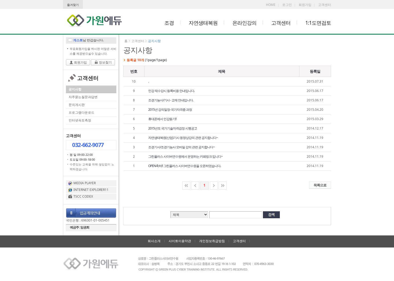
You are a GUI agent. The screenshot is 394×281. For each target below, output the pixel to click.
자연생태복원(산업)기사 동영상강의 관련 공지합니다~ (183, 137)
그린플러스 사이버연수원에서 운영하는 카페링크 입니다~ (185, 156)
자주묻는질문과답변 (83, 97)
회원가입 (305, 4)
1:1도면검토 (318, 22)
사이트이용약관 (180, 241)
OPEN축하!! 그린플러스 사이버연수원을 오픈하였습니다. (184, 166)
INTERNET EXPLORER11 (91, 189)
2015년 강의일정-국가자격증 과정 (170, 109)
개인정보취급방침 (212, 241)
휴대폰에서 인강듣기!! (162, 119)
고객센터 (324, 4)
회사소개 (154, 241)
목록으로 (320, 185)
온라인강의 (244, 22)
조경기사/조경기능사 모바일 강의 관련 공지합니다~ (181, 147)
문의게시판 (77, 104)
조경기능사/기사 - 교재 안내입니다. (170, 100)
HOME (271, 4)
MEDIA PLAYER (84, 183)
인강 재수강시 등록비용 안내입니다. (171, 90)
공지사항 (75, 89)
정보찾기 (105, 62)
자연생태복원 (203, 22)
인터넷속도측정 (80, 120)
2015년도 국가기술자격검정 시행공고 (172, 128)
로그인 (287, 4)
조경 (169, 22)
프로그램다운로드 (81, 112)
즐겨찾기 (73, 4)
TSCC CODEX (83, 196)
